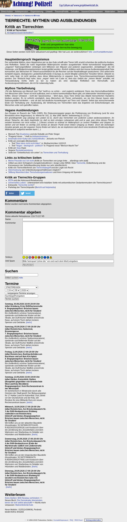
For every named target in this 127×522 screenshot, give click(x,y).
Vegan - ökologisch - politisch (29, 146)
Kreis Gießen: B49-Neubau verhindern (22, 498)
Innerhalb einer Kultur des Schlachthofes (26, 139)
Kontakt (57, 520)
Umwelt (49, 11)
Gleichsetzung (14, 170)
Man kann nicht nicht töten (28, 143)
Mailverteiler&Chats (24, 505)
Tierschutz (17, 15)
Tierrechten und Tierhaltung (55, 152)
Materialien (110, 11)
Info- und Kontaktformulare (101, 52)
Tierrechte (80, 163)
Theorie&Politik (61, 11)
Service (120, 11)
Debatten (75, 11)
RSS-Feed (79, 520)
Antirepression (21, 11)
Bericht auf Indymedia (45, 187)
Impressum (64, 520)
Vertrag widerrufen (93, 520)
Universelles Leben (17, 183)
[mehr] (29, 322)
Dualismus (25, 134)
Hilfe (21, 278)
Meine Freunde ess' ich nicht (21, 161)
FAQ (71, 520)
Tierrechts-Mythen (32, 15)
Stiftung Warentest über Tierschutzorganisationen (30, 172)
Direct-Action (7, 11)
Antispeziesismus (40, 136)
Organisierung (36, 11)
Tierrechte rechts (25, 185)
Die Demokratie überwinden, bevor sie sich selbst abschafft (24, 501)
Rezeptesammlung (24, 150)
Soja (19, 148)
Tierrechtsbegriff (43, 168)
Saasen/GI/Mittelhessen (92, 11)
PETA (10, 180)
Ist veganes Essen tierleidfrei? (20, 33)
